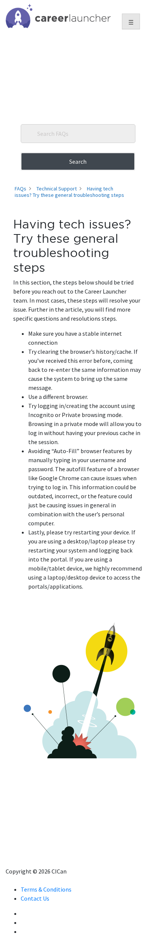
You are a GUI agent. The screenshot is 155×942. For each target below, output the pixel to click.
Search (78, 161)
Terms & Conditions (46, 889)
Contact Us (35, 898)
